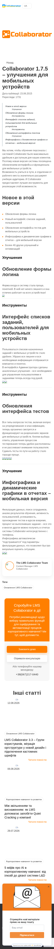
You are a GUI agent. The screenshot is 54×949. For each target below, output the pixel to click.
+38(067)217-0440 (43, 5)
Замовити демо (27, 649)
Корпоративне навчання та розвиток (24, 799)
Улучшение (17, 136)
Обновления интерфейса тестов (22, 133)
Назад (9, 62)
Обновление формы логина (19, 113)
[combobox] (27, 6)
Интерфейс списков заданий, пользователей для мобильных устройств (21, 123)
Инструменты (18, 116)
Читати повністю (37, 760)
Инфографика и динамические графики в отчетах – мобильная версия (26, 141)
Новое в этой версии (16, 106)
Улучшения (16, 109)
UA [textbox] (25, 6)
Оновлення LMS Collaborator (18, 587)
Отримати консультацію (27, 658)
